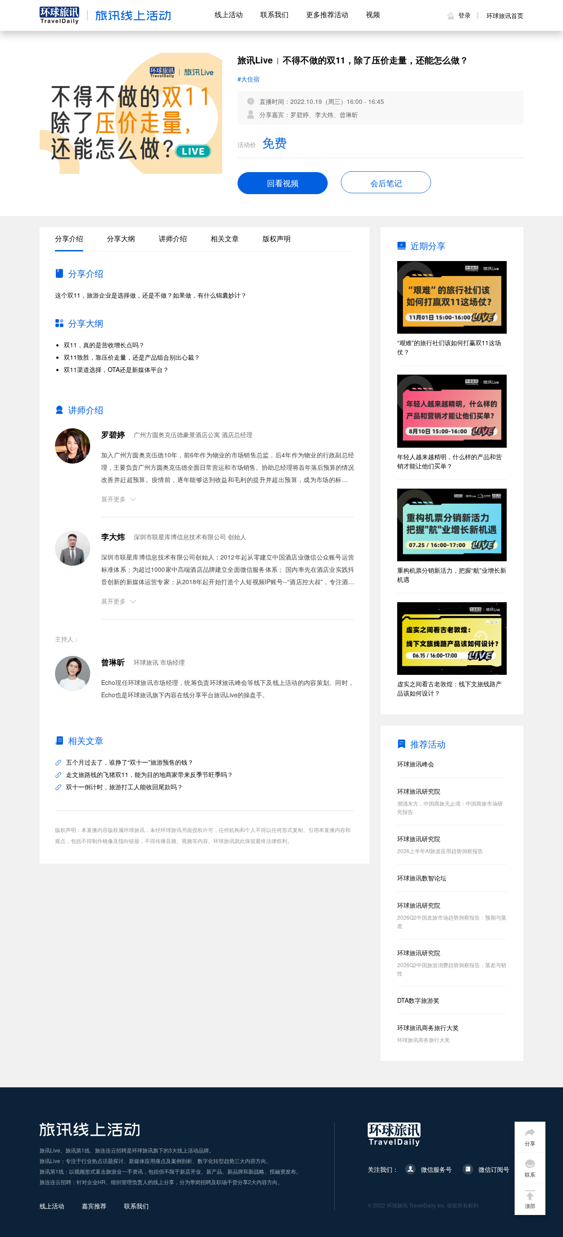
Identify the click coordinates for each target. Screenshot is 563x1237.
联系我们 (274, 14)
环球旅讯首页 (504, 15)
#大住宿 (249, 78)
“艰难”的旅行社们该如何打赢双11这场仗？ (449, 347)
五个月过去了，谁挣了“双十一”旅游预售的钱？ (130, 762)
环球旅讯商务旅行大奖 (428, 1027)
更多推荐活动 (327, 14)
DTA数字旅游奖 (418, 1000)
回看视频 (283, 183)
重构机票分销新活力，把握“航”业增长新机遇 (451, 575)
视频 (373, 14)
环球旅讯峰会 (415, 763)
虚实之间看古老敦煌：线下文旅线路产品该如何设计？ (449, 688)
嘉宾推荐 (94, 1205)
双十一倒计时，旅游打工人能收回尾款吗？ (124, 786)
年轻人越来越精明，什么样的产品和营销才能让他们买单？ (449, 461)
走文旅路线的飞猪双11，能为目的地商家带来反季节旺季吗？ (149, 774)
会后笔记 (386, 182)
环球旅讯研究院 (418, 791)
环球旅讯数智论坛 (421, 877)
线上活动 (229, 14)
